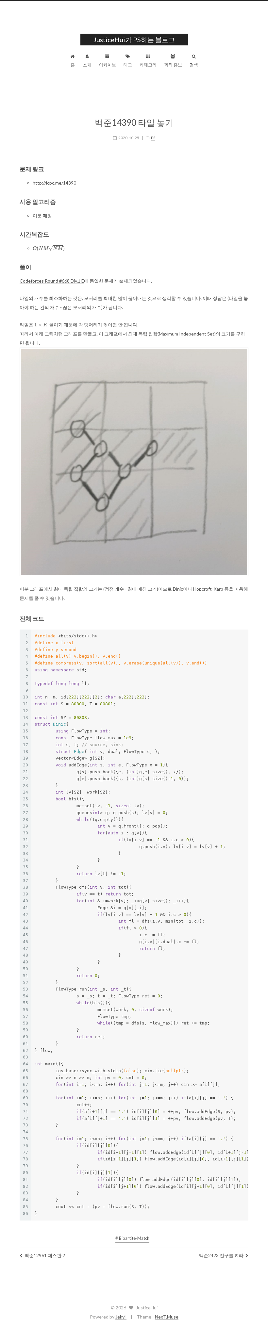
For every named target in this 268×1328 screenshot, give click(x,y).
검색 (194, 64)
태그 (128, 64)
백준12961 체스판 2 (45, 1255)
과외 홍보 (173, 64)
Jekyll (120, 1317)
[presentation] (49, 248)
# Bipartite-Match (132, 1238)
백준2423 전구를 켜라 (221, 1255)
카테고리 (148, 64)
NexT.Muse (166, 1317)
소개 (87, 64)
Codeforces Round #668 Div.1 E (52, 281)
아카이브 (107, 64)
